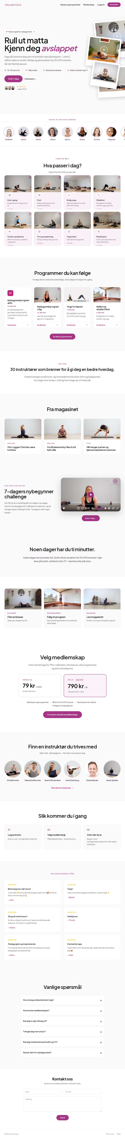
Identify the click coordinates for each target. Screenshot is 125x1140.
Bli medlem (114, 4)
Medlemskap (88, 5)
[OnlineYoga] (13, 5)
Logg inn (101, 5)
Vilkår (119, 1134)
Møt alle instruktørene (61, 788)
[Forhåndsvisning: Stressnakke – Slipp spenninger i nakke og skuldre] (105, 74)
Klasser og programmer (70, 5)
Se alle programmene (62, 336)
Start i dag (13, 78)
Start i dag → (90, 518)
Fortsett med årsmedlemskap (62, 714)
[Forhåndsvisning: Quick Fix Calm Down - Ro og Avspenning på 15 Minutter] (103, 52)
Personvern (110, 1134)
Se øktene (11, 325)
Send (62, 1118)
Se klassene (31, 79)
